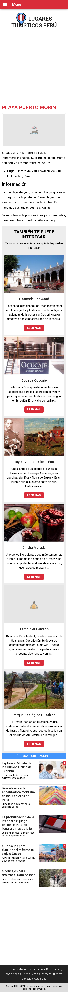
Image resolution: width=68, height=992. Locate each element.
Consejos (27, 978)
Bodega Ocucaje (34, 380)
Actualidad (40, 978)
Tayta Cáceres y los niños (34, 462)
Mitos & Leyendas (41, 974)
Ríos (48, 969)
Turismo (58, 974)
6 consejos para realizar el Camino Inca (18, 873)
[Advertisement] (34, 65)
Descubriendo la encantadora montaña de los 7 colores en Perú (18, 794)
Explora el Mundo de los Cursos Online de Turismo (17, 767)
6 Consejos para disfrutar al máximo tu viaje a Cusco (18, 850)
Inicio (8, 969)
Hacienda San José (34, 299)
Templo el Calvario (34, 629)
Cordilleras (39, 969)
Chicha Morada (34, 547)
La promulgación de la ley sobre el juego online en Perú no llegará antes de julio (18, 822)
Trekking (58, 969)
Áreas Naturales (22, 969)
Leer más (34, 328)
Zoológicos (12, 974)
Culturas (25, 974)
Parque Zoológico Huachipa (34, 715)
